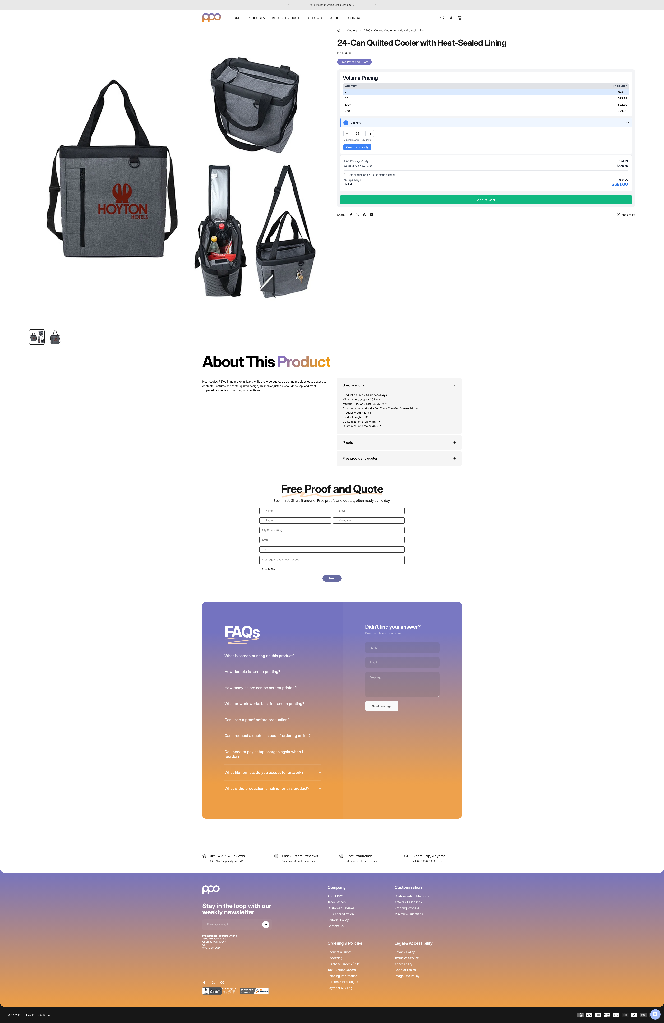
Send (332, 578)
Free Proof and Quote (354, 62)
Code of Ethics (405, 970)
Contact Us (336, 926)
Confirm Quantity (357, 147)
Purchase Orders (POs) (344, 964)
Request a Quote (340, 952)
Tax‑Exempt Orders (342, 970)
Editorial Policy (338, 920)
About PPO (335, 896)
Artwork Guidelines (408, 902)
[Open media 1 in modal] (178, 177)
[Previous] (289, 5)
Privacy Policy (405, 952)
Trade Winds (337, 902)
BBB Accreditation (341, 914)
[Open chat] (655, 1014)
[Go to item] (37, 337)
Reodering (335, 958)
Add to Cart (486, 200)
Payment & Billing (340, 988)
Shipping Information (342, 976)
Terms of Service (407, 958)
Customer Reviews (341, 908)
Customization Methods (412, 896)
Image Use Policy (407, 976)
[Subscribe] (265, 924)
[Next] (374, 5)
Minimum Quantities (409, 914)
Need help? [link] (628, 214)
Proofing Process (407, 908)
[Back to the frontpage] (339, 30)
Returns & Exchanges (343, 982)
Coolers (352, 30)
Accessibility (403, 964)
